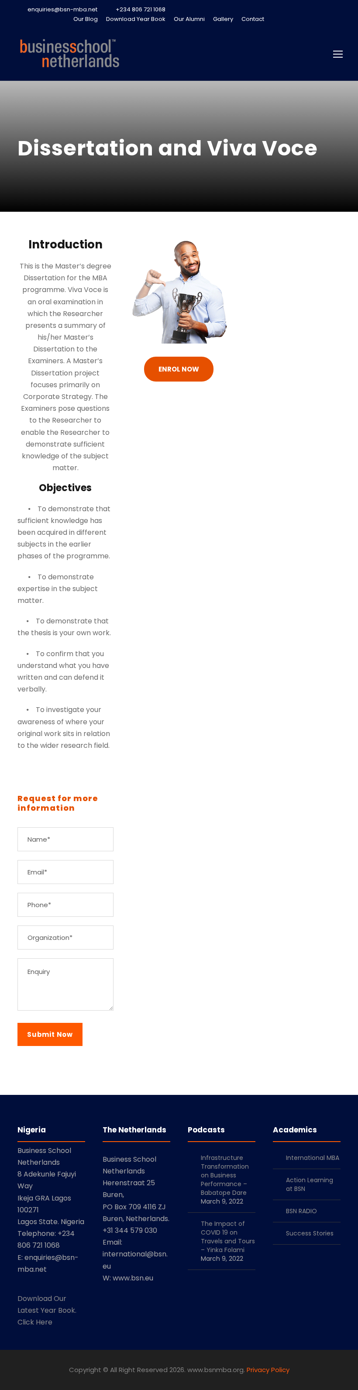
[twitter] (308, 19)
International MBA (312, 1157)
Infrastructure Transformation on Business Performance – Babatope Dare (225, 1175)
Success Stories (310, 1233)
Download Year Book (135, 19)
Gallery (223, 19)
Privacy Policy (268, 1369)
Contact (252, 19)
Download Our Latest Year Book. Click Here (46, 1310)
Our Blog (85, 19)
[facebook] (277, 19)
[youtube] (323, 19)
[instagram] (338, 19)
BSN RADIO (301, 1211)
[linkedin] (292, 19)
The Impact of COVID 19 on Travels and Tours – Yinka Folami (228, 1236)
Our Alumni (189, 19)
